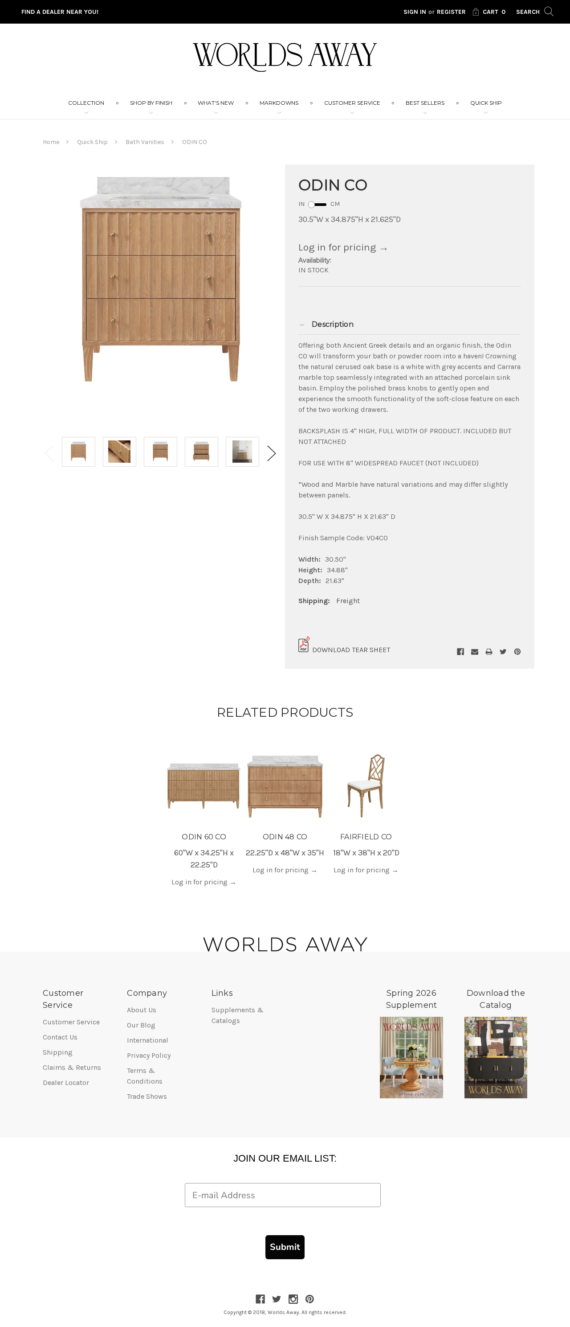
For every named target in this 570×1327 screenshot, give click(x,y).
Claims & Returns (72, 1067)
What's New (216, 102)
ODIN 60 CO (204, 837)
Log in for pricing (343, 247)
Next (272, 453)
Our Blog (141, 1025)
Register (451, 12)
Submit (285, 1247)
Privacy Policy (149, 1055)
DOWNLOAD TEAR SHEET (351, 649)
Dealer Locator (66, 1082)
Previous (49, 453)
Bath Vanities (145, 142)
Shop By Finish (151, 102)
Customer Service (352, 102)
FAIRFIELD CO (366, 837)
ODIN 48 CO (285, 837)
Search (529, 12)
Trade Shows (147, 1096)
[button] (409, 325)
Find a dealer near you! (59, 12)
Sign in (414, 12)
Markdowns (279, 102)
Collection (86, 102)
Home (51, 142)
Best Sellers (425, 102)
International (147, 1040)
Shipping (58, 1052)
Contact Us (60, 1037)
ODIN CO (194, 142)
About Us (141, 1010)
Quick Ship (486, 102)
